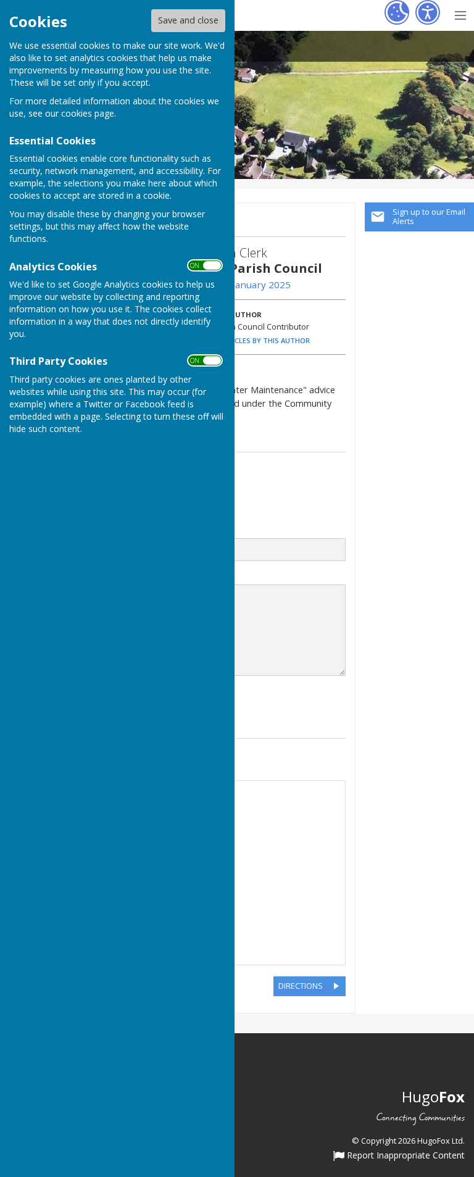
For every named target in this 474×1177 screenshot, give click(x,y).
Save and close (188, 20)
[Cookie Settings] (397, 12)
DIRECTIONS (300, 985)
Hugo (433, 1096)
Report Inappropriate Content (404, 1156)
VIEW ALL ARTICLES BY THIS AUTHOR (248, 340)
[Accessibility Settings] (427, 12)
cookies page (87, 113)
